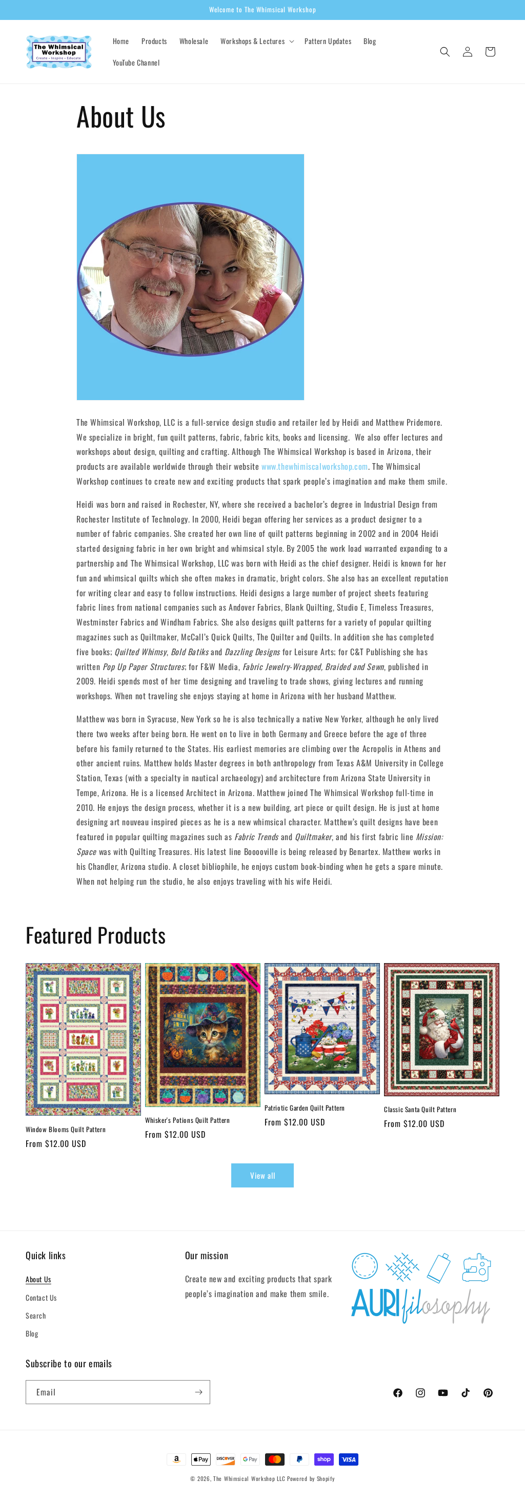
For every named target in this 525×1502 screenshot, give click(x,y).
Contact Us (41, 1297)
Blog (32, 1333)
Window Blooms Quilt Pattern (66, 1129)
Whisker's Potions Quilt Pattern (187, 1120)
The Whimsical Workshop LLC (249, 1478)
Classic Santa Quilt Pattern (420, 1109)
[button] (256, 41)
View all (262, 1175)
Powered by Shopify (311, 1478)
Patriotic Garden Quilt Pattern (305, 1107)
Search (36, 1315)
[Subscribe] (198, 1392)
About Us (38, 1279)
